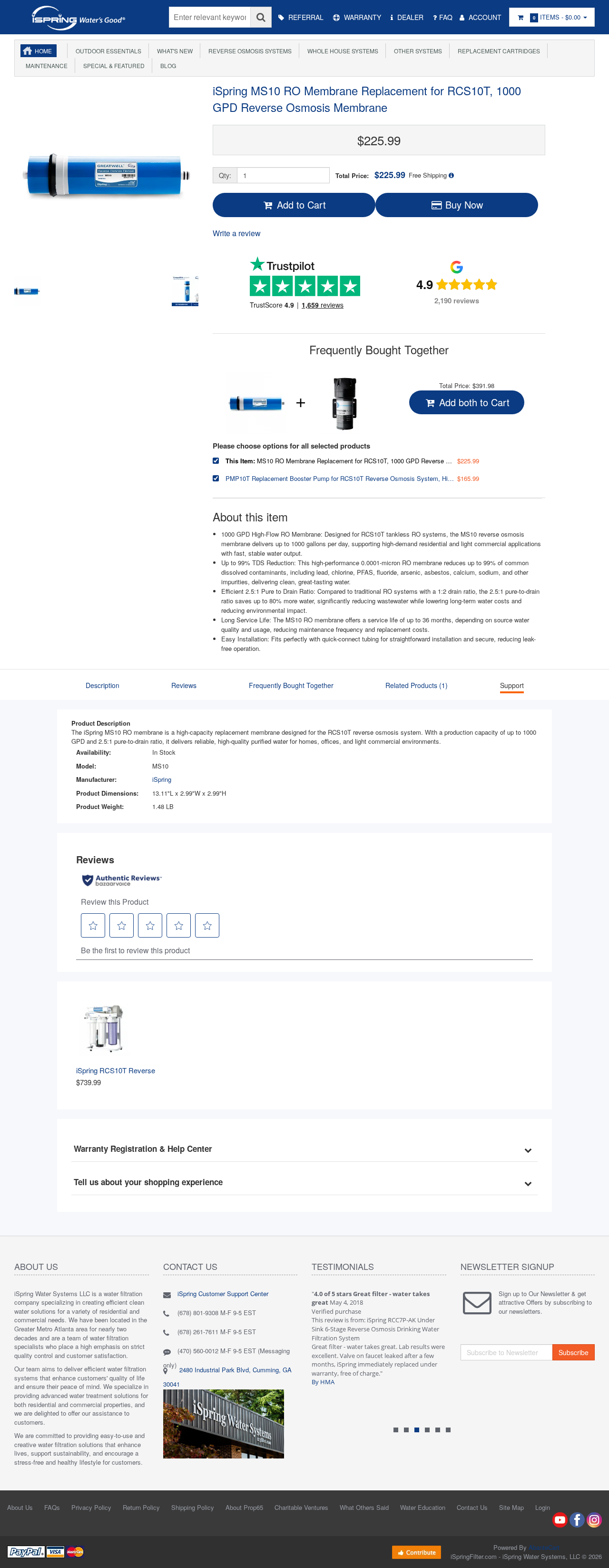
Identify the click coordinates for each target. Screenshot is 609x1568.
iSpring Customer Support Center (222, 1293)
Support (512, 685)
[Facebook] (577, 1518)
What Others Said (364, 1507)
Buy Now (462, 204)
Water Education (422, 1507)
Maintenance (45, 65)
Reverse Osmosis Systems (249, 51)
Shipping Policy (192, 1507)
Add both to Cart (473, 402)
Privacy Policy (91, 1507)
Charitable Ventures (301, 1507)
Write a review (237, 233)
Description (102, 685)
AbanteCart (544, 1547)
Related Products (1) (416, 685)
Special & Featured (112, 65)
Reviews (183, 685)
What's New (173, 51)
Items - (556, 16)
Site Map (511, 1507)
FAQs (52, 1507)
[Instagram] (594, 1518)
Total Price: (370, 175)
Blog (166, 65)
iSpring (161, 779)
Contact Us (472, 1507)
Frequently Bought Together (291, 685)
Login (542, 1507)
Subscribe (574, 1352)
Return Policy (141, 1507)
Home (43, 51)
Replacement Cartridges (497, 51)
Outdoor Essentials (107, 51)
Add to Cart (300, 204)
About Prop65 (244, 1507)
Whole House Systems (341, 51)
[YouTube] (560, 1518)
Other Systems (416, 51)
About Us (20, 1507)
